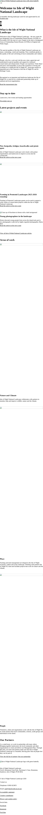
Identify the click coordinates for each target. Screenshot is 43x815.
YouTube (3, 812)
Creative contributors (6, 795)
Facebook (3, 806)
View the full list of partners (9, 756)
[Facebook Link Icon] (1, 22)
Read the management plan (8, 84)
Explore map (4, 18)
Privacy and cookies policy (8, 799)
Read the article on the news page (10, 157)
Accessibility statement (7, 792)
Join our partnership (24, 756)
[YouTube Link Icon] (1, 25)
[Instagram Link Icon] (0, 23)
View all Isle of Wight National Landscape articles (16, 233)
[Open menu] (1, 3)
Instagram (3, 809)
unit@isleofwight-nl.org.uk (13, 789)
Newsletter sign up (6, 101)
